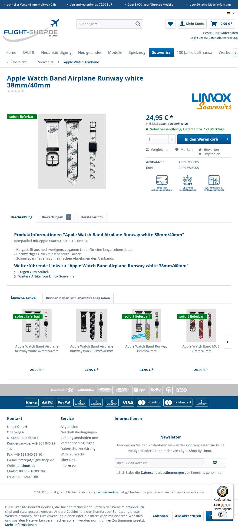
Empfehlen (211, 154)
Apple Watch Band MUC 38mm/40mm (201, 348)
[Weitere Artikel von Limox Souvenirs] (211, 101)
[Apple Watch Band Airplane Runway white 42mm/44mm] (37, 325)
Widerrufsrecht (72, 454)
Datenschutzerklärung (222, 38)
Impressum (69, 465)
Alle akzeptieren (188, 516)
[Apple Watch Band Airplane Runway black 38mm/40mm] (92, 325)
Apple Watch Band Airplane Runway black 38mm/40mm (91, 348)
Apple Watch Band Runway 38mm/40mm (146, 348)
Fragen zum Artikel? (33, 272)
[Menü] (230, 486)
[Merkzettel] (170, 24)
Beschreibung (21, 217)
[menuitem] (109, 24)
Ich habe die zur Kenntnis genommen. (173, 472)
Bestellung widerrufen (220, 33)
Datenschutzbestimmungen (162, 472)
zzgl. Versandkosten (174, 124)
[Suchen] (138, 24)
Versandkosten (108, 492)
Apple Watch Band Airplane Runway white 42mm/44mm (37, 348)
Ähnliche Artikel (23, 298)
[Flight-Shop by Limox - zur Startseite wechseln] (30, 32)
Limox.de (28, 465)
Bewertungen (55, 217)
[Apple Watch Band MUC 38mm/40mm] (201, 325)
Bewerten (211, 149)
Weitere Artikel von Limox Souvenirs (46, 276)
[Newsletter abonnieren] (215, 463)
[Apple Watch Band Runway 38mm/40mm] (146, 325)
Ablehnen (160, 516)
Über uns (68, 460)
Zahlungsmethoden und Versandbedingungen (79, 440)
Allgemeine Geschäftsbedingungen (79, 429)
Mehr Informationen (21, 524)
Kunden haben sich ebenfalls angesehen (78, 298)
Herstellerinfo (92, 217)
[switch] (222, 514)
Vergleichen (159, 149)
